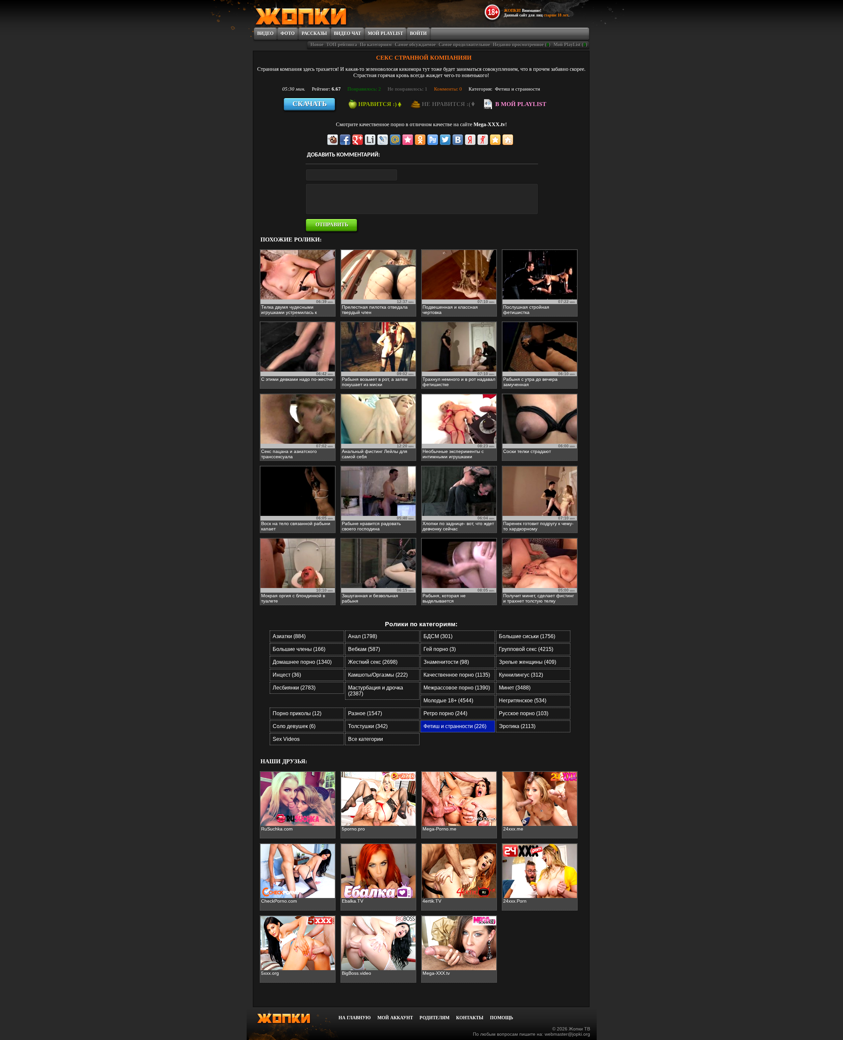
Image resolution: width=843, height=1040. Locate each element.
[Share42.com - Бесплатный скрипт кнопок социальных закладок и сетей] (508, 139)
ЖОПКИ (316, 14)
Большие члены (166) (299, 649)
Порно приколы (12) (297, 713)
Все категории (365, 739)
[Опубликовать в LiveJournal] (382, 139)
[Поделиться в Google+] (357, 139)
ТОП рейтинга (341, 44)
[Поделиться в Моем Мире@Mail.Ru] (395, 139)
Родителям (434, 1017)
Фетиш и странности (517, 89)
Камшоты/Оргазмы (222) (378, 675)
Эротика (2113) (517, 726)
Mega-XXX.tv (489, 124)
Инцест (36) (287, 675)
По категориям (376, 44)
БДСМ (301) (437, 636)
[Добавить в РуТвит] (432, 139)
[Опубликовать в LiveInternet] (370, 139)
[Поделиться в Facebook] (345, 139)
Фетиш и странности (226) (454, 726)
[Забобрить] (332, 139)
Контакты (469, 1017)
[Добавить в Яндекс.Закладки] (470, 139)
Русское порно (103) (523, 713)
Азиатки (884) (289, 636)
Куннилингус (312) (521, 675)
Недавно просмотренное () (522, 44)
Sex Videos (286, 739)
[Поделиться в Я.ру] (482, 139)
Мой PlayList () (570, 44)
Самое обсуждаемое (415, 44)
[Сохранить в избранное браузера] (495, 139)
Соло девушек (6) (294, 726)
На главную (355, 1017)
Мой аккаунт (395, 1017)
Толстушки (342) (368, 726)
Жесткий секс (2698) (372, 662)
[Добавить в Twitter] (445, 139)
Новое (317, 44)
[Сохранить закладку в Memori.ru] (407, 139)
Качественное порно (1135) (456, 675)
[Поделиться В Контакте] (457, 139)
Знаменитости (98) (446, 662)
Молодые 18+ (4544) (448, 700)
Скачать (309, 103)
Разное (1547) (365, 713)
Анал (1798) (362, 636)
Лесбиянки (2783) (294, 687)
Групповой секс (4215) (526, 649)
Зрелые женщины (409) (527, 662)
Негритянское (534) (522, 700)
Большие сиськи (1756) (527, 636)
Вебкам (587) (364, 649)
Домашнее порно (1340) (302, 662)
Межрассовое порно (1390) (456, 687)
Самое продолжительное (464, 44)
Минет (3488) (514, 687)
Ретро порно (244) (445, 713)
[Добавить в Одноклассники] (420, 139)
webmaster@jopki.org (567, 1034)
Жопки (292, 1017)
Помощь (501, 1017)
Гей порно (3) (439, 649)
